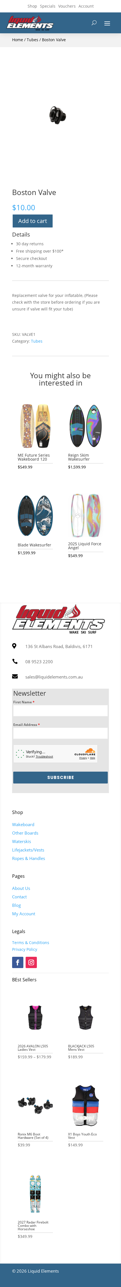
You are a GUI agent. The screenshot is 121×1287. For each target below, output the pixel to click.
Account (86, 6)
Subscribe (60, 777)
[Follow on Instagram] (31, 962)
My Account (23, 913)
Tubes (32, 39)
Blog (16, 905)
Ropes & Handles (28, 858)
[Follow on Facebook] (17, 962)
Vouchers (67, 6)
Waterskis (21, 841)
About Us (21, 888)
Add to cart (32, 221)
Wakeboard (23, 824)
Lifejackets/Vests (28, 850)
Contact (19, 896)
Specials (47, 6)
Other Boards (25, 833)
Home (17, 39)
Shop (32, 6)
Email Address (26, 724)
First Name (24, 702)
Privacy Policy (24, 949)
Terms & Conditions (30, 942)
